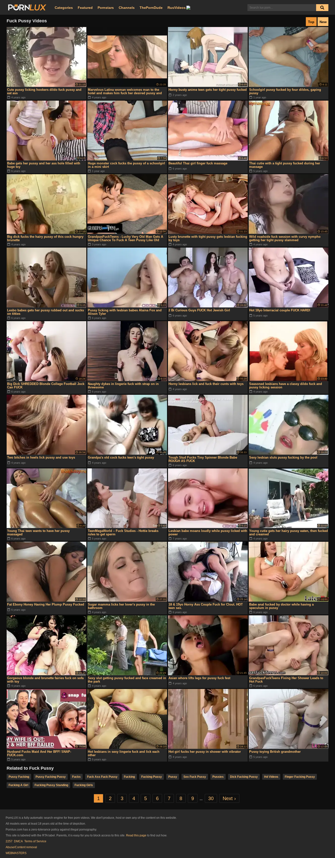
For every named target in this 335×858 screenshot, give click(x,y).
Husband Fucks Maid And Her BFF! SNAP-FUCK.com (39, 753)
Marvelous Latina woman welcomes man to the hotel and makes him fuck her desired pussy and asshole (125, 91)
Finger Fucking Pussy (300, 777)
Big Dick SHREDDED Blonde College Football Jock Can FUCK (45, 385)
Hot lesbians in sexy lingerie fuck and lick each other (123, 753)
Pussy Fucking (19, 777)
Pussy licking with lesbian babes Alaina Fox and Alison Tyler (125, 312)
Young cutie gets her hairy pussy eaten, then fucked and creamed (288, 532)
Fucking (129, 777)
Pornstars (106, 8)
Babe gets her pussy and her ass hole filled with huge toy (43, 165)
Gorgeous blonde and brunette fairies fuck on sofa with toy (45, 679)
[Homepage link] (27, 7)
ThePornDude (151, 8)
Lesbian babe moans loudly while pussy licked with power (207, 532)
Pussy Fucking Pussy (51, 777)
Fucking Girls (84, 785)
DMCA (18, 841)
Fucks (76, 777)
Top (311, 22)
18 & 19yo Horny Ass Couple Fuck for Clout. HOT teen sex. (205, 606)
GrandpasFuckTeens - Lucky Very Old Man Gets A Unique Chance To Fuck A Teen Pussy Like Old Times (125, 238)
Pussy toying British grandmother (275, 751)
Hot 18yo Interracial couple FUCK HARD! (279, 310)
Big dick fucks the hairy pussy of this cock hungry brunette (45, 238)
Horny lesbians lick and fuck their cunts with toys (206, 384)
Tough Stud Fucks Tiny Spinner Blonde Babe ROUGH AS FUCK (202, 459)
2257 (9, 841)
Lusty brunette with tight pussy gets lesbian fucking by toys (207, 238)
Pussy (172, 777)
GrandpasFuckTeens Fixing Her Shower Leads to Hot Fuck (286, 679)
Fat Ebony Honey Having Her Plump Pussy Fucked (45, 604)
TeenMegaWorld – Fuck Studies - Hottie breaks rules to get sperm (123, 532)
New (323, 22)
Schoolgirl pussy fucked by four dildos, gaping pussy (285, 91)
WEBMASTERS (16, 853)
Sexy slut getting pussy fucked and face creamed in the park (127, 679)
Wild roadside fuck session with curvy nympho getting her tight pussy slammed (285, 238)
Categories (64, 8)
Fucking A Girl (18, 785)
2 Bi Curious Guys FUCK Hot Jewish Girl (199, 310)
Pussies (218, 777)
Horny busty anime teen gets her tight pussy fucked (207, 90)
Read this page (136, 835)
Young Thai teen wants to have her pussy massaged (38, 532)
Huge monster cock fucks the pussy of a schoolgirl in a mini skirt (126, 165)
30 (211, 798)
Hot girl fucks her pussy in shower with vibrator (204, 751)
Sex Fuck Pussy (194, 777)
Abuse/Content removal (21, 847)
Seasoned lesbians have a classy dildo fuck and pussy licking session (285, 385)
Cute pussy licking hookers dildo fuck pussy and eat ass (44, 91)
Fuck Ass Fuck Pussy (102, 777)
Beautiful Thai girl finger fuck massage (197, 163)
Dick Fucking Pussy (244, 777)
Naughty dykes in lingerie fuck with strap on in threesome (123, 385)
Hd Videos (271, 777)
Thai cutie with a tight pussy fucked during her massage (284, 165)
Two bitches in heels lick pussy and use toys (41, 457)
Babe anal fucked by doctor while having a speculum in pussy (281, 606)
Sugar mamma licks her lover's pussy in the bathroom (121, 606)
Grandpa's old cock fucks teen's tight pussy (121, 457)
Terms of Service (35, 841)
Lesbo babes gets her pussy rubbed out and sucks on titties (45, 312)
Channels (127, 8)
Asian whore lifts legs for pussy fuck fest (199, 678)
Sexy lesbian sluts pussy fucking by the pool (283, 457)
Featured (85, 8)
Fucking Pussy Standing (51, 785)
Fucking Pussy (151, 777)
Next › (229, 798)
